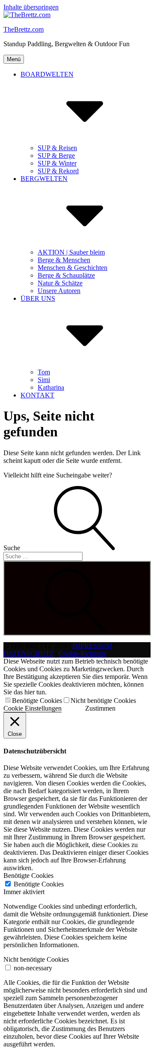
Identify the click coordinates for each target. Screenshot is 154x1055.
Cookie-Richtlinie (83, 653)
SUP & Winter (57, 163)
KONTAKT (37, 395)
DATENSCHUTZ (28, 653)
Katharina (51, 387)
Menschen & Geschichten (72, 267)
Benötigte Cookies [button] (28, 875)
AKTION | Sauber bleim (71, 252)
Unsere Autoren (59, 290)
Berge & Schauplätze (66, 275)
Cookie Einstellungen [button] (32, 708)
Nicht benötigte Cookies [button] (36, 959)
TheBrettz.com (23, 29)
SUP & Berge (56, 155)
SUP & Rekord (58, 171)
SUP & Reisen (57, 147)
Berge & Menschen (64, 260)
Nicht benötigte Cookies (103, 700)
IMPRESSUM (92, 645)
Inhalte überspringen (31, 7)
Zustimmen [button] (100, 708)
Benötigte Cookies (37, 700)
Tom (44, 372)
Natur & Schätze (60, 283)
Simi (44, 379)
